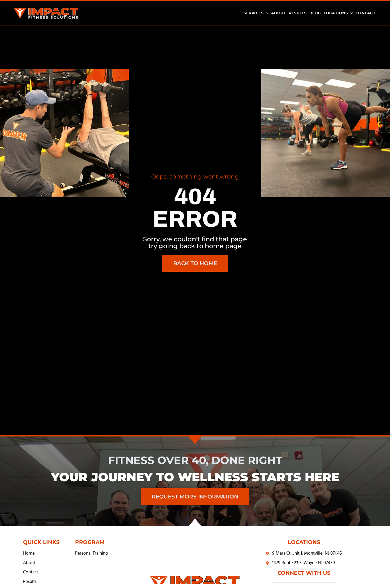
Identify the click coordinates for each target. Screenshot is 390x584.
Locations (336, 13)
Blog (315, 13)
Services (253, 13)
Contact (366, 13)
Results (298, 13)
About (278, 13)
